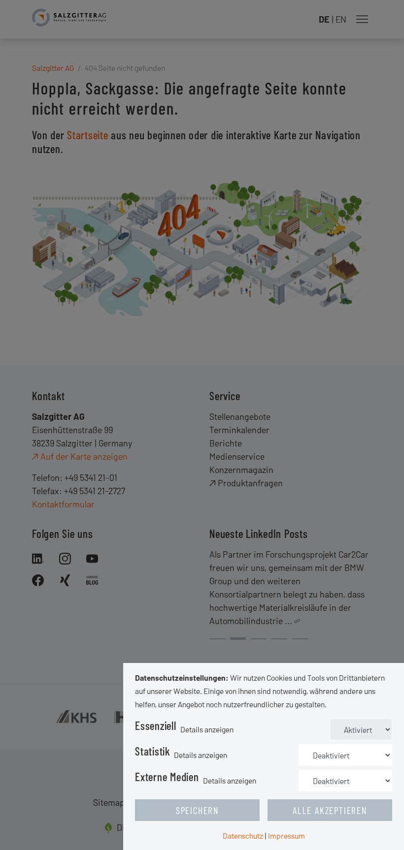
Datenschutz (243, 835)
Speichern (197, 810)
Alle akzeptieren (330, 810)
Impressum (286, 835)
